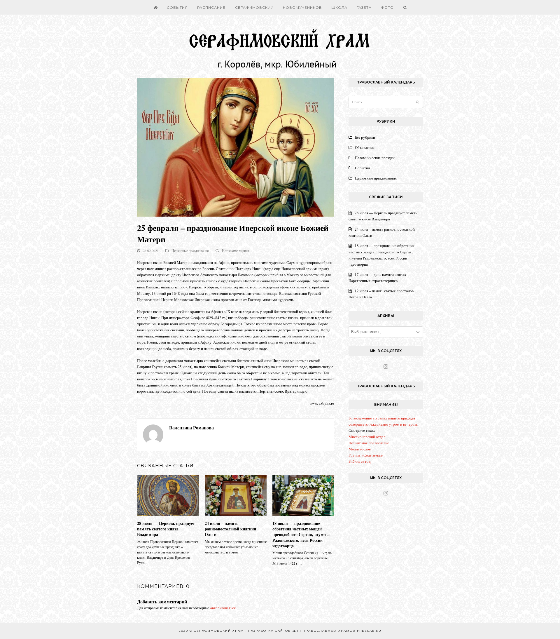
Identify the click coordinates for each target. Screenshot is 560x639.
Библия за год (360, 461)
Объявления (364, 147)
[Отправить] (417, 102)
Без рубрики (365, 137)
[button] (405, 7)
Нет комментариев (235, 250)
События (362, 167)
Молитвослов (360, 449)
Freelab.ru (369, 631)
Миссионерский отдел (367, 436)
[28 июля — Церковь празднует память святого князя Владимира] (168, 494)
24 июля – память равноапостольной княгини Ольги (230, 529)
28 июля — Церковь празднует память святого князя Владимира (166, 529)
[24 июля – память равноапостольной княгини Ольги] (236, 494)
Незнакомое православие (369, 442)
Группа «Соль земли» (366, 455)
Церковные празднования (190, 250)
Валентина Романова (191, 427)
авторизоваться (223, 607)
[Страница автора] (153, 433)
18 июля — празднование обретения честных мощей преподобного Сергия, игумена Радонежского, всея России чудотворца (301, 534)
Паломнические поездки (375, 157)
